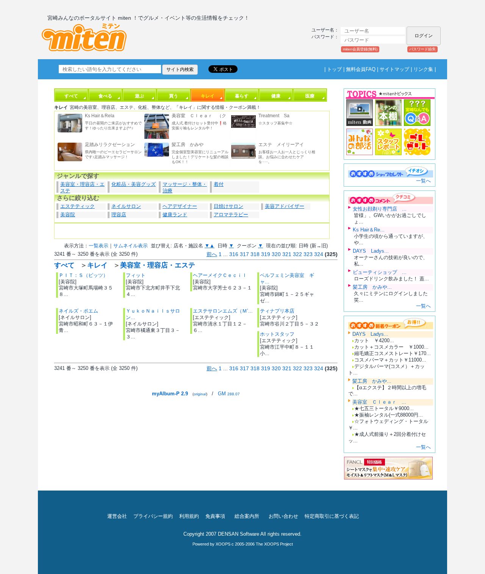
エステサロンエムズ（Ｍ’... (223, 311)
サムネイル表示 (130, 245)
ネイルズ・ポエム (78, 311)
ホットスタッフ (277, 334)
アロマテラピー (231, 214)
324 (318, 254)
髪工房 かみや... (372, 287)
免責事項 (215, 516)
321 (286, 254)
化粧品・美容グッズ (133, 184)
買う (173, 96)
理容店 (118, 214)
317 (244, 254)
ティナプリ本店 (277, 311)
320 (276, 254)
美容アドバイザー (284, 206)
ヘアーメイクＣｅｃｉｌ (220, 275)
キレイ (207, 96)
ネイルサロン (126, 206)
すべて (71, 96)
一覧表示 (98, 245)
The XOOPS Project (274, 544)
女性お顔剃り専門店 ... (380, 209)
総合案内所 (247, 516)
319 (265, 254)
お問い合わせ (283, 516)
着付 (219, 184)
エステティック (77, 206)
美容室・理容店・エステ (82, 187)
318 (255, 254)
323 (308, 254)
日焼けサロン (228, 206)
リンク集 (423, 69)
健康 (275, 96)
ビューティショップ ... (380, 272)
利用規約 (189, 516)
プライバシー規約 (153, 516)
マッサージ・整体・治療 (185, 187)
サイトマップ (394, 69)
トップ (334, 69)
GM (229, 393)
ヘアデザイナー (180, 206)
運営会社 (117, 516)
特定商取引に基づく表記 (332, 516)
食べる (105, 96)
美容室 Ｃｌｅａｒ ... (379, 402)
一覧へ (423, 181)
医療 (309, 96)
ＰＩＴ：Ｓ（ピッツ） (83, 275)
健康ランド (175, 214)
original (200, 394)
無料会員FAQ (360, 69)
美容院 (67, 214)
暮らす (242, 96)
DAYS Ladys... (371, 251)
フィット (136, 275)
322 (297, 254)
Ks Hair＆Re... (369, 230)
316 (233, 254)
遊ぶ (139, 96)
